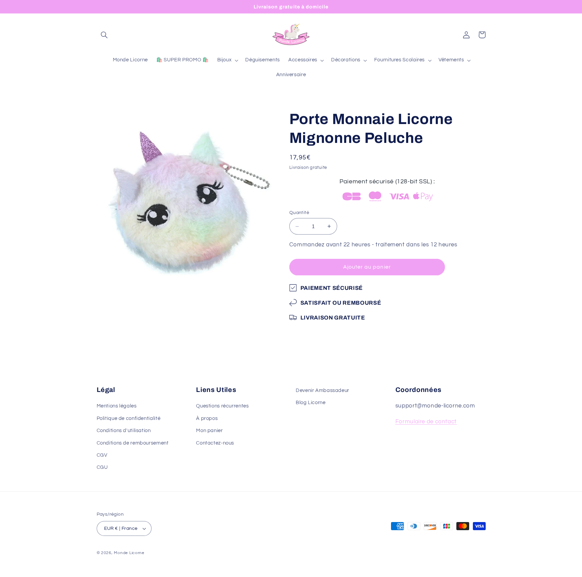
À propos (207, 418)
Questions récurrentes (222, 405)
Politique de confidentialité (129, 418)
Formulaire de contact (426, 422)
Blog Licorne (311, 402)
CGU (102, 467)
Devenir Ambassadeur (322, 390)
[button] (104, 34)
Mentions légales (117, 405)
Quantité (299, 212)
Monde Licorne (129, 553)
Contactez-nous (215, 442)
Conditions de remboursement (133, 442)
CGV (102, 455)
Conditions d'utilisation (124, 430)
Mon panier (209, 430)
